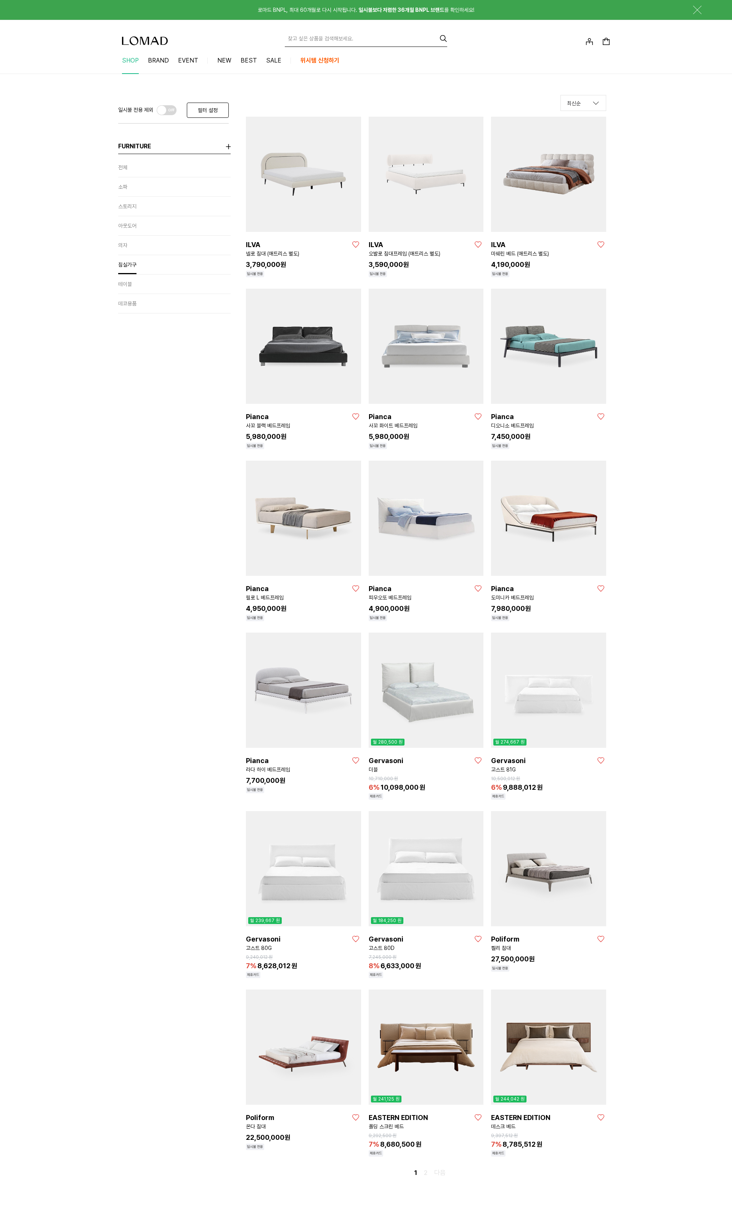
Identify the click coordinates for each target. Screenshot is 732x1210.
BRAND (158, 60)
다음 (440, 1172)
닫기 (692, 10)
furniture (134, 146)
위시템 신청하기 (319, 60)
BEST (249, 60)
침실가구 (127, 265)
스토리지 (127, 206)
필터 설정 (208, 110)
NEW (224, 60)
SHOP (130, 60)
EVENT (188, 60)
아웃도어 (127, 226)
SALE (273, 60)
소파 (122, 187)
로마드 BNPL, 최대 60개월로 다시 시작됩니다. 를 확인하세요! (366, 10)
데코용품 (127, 303)
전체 (122, 167)
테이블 (125, 284)
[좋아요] (355, 244)
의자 (122, 245)
